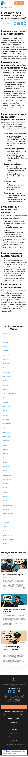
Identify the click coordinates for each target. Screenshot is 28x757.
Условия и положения (14, 718)
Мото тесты (14, 740)
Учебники (14, 723)
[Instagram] (18, 23)
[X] (22, 23)
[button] (26, 3)
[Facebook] (15, 23)
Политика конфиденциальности (14, 711)
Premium (20, 3)
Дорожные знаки (14, 737)
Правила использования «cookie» (14, 715)
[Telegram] (25, 23)
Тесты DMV (14, 730)
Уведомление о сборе (10, 753)
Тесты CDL (14, 733)
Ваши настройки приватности (16, 751)
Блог (14, 726)
